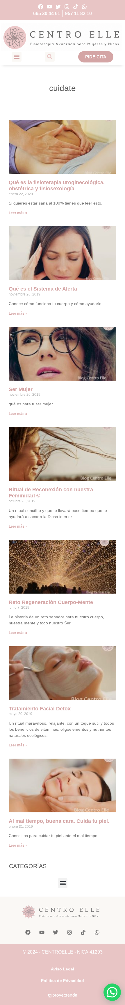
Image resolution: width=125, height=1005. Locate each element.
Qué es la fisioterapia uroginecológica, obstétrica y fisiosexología (57, 186)
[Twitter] (58, 6)
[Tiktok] (75, 6)
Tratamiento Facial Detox (40, 709)
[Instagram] (67, 6)
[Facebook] (40, 6)
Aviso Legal (62, 969)
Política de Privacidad (62, 980)
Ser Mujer (21, 389)
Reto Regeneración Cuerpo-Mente (51, 602)
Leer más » (18, 213)
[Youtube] (49, 6)
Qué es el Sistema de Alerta (43, 289)
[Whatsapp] (84, 6)
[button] (17, 57)
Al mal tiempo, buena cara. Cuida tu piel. (59, 821)
